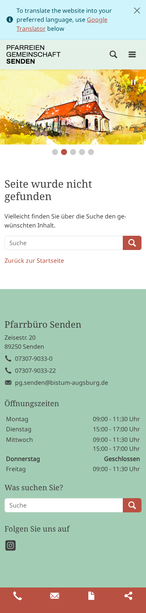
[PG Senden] (33, 54)
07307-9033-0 (33, 358)
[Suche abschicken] (132, 243)
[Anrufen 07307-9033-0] (17, 595)
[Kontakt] (91, 595)
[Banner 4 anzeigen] (82, 152)
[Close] (137, 10)
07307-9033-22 (35, 370)
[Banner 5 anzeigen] (91, 152)
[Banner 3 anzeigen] (73, 152)
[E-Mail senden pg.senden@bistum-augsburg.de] (54, 595)
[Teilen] (128, 595)
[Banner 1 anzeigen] (55, 152)
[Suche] (113, 54)
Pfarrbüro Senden (42, 324)
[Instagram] (10, 545)
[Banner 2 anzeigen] (64, 152)
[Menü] (132, 54)
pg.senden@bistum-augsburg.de (61, 382)
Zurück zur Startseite (34, 260)
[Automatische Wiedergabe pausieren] (133, 82)
